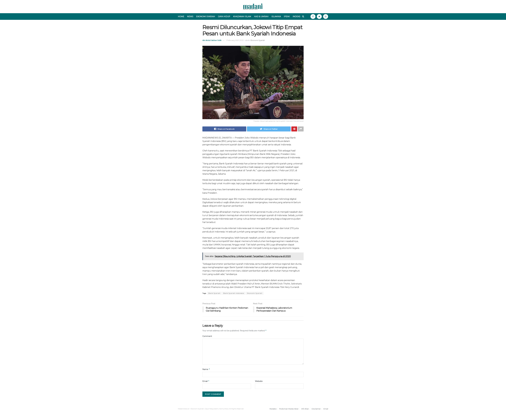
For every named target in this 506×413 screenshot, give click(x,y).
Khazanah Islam (242, 16)
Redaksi (273, 409)
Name (206, 369)
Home (181, 16)
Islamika (276, 16)
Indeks (296, 16)
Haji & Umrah (261, 16)
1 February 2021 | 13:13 (235, 40)
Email (205, 381)
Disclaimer (316, 409)
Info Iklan (305, 409)
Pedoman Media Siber (289, 409)
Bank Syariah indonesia (233, 293)
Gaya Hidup (224, 16)
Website (259, 381)
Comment (207, 336)
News (190, 16)
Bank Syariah (214, 293)
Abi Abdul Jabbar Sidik (212, 40)
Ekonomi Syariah (205, 16)
